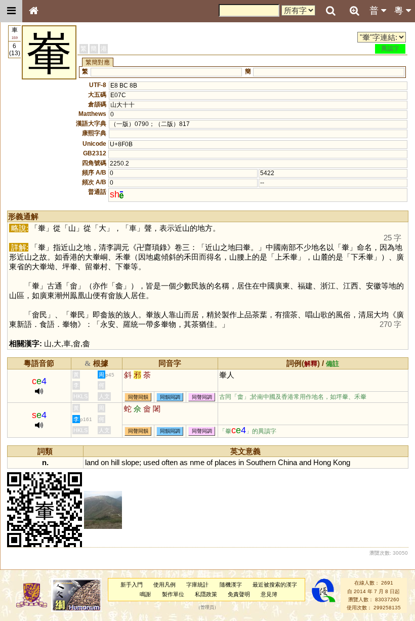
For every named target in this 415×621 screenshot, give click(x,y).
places (225, 462)
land (92, 462)
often (169, 462)
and (305, 462)
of (209, 462)
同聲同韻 (138, 397)
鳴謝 (145, 594)
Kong (341, 462)
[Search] (330, 11)
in (241, 462)
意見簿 (269, 594)
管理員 (207, 607)
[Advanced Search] (354, 10)
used (151, 462)
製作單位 (173, 594)
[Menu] (11, 11)
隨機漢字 (231, 585)
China (287, 462)
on (105, 462)
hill (115, 462)
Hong (322, 462)
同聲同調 (202, 397)
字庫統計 (197, 585)
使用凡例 (164, 585)
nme (197, 462)
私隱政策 (206, 594)
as (184, 462)
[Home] (33, 11)
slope (130, 462)
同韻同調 (170, 397)
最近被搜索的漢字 (275, 585)
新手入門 (131, 585)
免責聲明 (239, 594)
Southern (261, 462)
